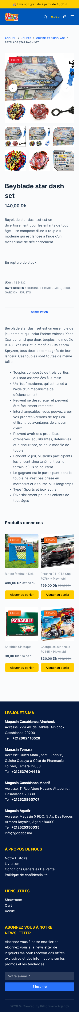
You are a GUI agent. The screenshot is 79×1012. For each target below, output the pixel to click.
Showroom (13, 900)
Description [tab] (39, 312)
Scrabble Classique (18, 646)
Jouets (25, 292)
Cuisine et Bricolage (44, 288)
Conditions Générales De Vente (30, 869)
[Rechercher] (45, 17)
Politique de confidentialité (26, 875)
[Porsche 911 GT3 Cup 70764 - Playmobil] (57, 551)
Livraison (12, 863)
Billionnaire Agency (54, 1006)
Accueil (10, 911)
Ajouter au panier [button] (21, 594)
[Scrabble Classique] (22, 624)
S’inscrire (39, 987)
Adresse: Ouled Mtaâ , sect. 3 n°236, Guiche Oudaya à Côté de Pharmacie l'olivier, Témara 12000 (34, 760)
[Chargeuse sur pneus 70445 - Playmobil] (57, 624)
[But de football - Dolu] (22, 551)
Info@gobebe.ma (18, 833)
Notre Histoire (16, 858)
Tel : (22, 738)
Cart (8, 905)
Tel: (22, 771)
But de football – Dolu (19, 573)
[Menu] (72, 17)
